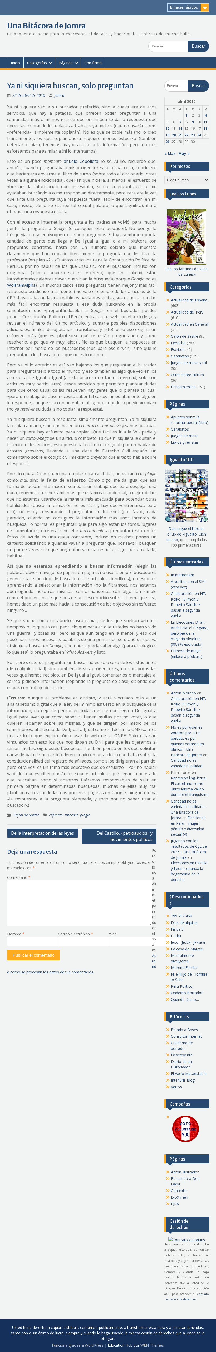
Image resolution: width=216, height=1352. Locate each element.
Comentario (19, 877)
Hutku (176, 935)
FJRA (175, 1203)
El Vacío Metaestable (189, 1073)
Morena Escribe (184, 967)
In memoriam (182, 574)
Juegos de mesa (184, 435)
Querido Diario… (185, 999)
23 (193, 135)
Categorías (37, 62)
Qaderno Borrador (187, 992)
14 (180, 128)
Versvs (176, 1086)
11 (205, 122)
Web (113, 933)
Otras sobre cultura (187, 374)
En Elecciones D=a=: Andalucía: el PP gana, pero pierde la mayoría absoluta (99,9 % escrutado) (189, 633)
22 (186, 135)
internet (71, 815)
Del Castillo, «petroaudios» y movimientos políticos (125, 836)
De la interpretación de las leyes (42, 833)
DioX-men (179, 1197)
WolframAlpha (21, 285)
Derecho (178, 342)
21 (180, 135)
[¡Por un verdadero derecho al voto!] (185, 1141)
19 (167, 135)
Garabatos (180, 356)
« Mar (169, 153)
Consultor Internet (186, 1036)
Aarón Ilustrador (185, 1171)
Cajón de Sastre (26, 815)
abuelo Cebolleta (81, 161)
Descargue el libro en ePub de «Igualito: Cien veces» (186, 534)
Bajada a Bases (184, 1029)
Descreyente (182, 1054)
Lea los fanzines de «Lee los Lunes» (186, 271)
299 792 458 (181, 916)
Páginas (65, 62)
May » (184, 153)
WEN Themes (152, 1345)
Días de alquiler (184, 922)
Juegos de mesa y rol (189, 362)
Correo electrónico (75, 933)
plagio (85, 815)
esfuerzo (56, 815)
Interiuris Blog (183, 1080)
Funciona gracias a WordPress (78, 1345)
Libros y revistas (185, 442)
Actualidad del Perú (187, 312)
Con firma (93, 62)
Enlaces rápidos (184, 7)
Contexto (179, 1190)
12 (167, 128)
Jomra (59, 95)
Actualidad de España (189, 299)
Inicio (15, 62)
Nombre (15, 933)
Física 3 (177, 929)
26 (167, 141)
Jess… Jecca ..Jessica (188, 942)
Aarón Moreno (183, 692)
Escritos (177, 349)
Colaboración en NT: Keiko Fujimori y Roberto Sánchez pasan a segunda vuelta (188, 604)
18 (205, 128)
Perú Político (182, 986)
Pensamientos (183, 386)
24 (199, 135)
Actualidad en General (189, 324)
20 (174, 135)
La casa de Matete (187, 948)
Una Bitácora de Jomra (46, 26)
